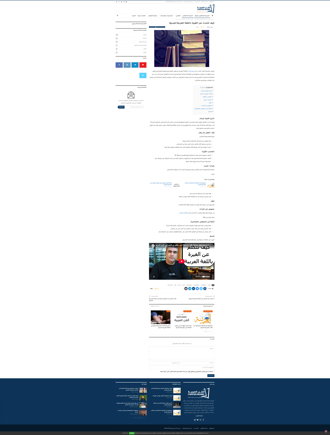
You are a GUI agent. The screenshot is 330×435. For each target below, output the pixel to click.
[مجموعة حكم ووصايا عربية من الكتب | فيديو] (143, 412)
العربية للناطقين (188, 16)
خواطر (145, 49)
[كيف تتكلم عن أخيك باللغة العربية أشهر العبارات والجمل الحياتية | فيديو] (143, 398)
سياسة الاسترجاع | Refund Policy (174, 1)
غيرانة (179, 285)
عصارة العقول (152, 16)
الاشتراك (121, 107)
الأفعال (144, 52)
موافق (131, 433)
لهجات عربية (141, 16)
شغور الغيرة (189, 285)
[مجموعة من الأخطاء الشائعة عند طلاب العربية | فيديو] (210, 185)
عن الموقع (211, 1)
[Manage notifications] (326, 431)
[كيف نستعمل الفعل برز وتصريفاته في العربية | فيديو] (177, 390)
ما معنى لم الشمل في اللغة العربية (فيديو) (201, 298)
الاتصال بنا (197, 1)
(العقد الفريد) (183, 213)
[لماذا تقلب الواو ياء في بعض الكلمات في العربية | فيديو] (176, 185)
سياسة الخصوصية (188, 1)
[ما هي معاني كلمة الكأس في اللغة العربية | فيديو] (177, 405)
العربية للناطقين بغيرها (202, 16)
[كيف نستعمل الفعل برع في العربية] (177, 398)
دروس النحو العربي (187, 311)
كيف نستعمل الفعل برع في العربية (162, 396)
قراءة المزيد (125, 433)
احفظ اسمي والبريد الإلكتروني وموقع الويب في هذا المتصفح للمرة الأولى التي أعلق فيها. (186, 371)
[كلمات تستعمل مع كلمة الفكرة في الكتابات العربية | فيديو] (143, 390)
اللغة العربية (203, 285)
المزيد (134, 16)
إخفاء (202, 87)
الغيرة (209, 285)
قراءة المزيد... (199, 416)
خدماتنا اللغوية (204, 1)
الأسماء (168, 311)
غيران (184, 285)
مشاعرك (191, 71)
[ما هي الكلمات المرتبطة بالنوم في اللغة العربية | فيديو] (160, 317)
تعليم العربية (196, 285)
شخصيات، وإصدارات (166, 16)
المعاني (178, 16)
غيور (175, 285)
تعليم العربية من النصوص (140, 45)
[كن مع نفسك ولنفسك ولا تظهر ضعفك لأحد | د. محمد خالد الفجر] (143, 405)
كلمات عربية (170, 285)
